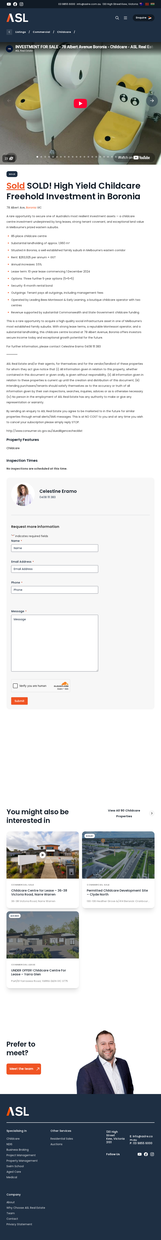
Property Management (22, 1161)
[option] (80, 103)
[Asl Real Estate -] (17, 17)
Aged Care (13, 1172)
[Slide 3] (45, 157)
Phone (16, 582)
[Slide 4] (49, 157)
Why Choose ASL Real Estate (25, 1208)
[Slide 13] (84, 157)
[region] (80, 103)
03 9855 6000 (66, 4)
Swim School (15, 1166)
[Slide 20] (112, 157)
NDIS (9, 1144)
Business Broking (17, 1150)
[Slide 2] (41, 157)
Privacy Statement (19, 1224)
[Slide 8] (65, 157)
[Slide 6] (57, 157)
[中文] (147, 4)
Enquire (141, 17)
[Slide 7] (61, 157)
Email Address (22, 562)
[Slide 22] (120, 157)
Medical (11, 1177)
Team (10, 1213)
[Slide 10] (72, 157)
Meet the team (22, 1069)
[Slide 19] (108, 157)
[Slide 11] (76, 157)
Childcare (64, 32)
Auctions (56, 1144)
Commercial (41, 32)
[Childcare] (9, 32)
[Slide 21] (116, 157)
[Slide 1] (37, 157)
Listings (20, 32)
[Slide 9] (69, 157)
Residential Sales (61, 1139)
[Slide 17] (100, 157)
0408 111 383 (47, 497)
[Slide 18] (104, 157)
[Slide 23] (123, 157)
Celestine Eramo (58, 491)
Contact (12, 1219)
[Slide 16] (96, 157)
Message (19, 611)
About (10, 1202)
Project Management (21, 1155)
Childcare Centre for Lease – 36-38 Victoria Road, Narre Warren (39, 892)
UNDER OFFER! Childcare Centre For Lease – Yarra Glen (38, 972)
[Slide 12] (80, 157)
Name (16, 541)
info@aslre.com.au (89, 4)
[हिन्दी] (153, 4)
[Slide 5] (53, 157)
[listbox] (80, 103)
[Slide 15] (92, 157)
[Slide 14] (88, 157)
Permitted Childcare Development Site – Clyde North (117, 892)
